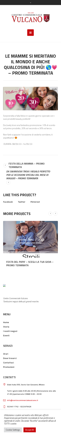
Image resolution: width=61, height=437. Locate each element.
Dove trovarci (10, 358)
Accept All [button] (29, 429)
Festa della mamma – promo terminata (27, 165)
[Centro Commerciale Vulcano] (30, 17)
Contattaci (8, 362)
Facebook (8, 201)
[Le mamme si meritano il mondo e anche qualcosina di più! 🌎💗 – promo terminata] (30, 98)
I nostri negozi (10, 331)
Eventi (6, 335)
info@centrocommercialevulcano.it (22, 400)
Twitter (21, 201)
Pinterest (35, 201)
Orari (5, 353)
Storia (6, 326)
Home (6, 322)
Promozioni (8, 367)
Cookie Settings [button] (13, 429)
